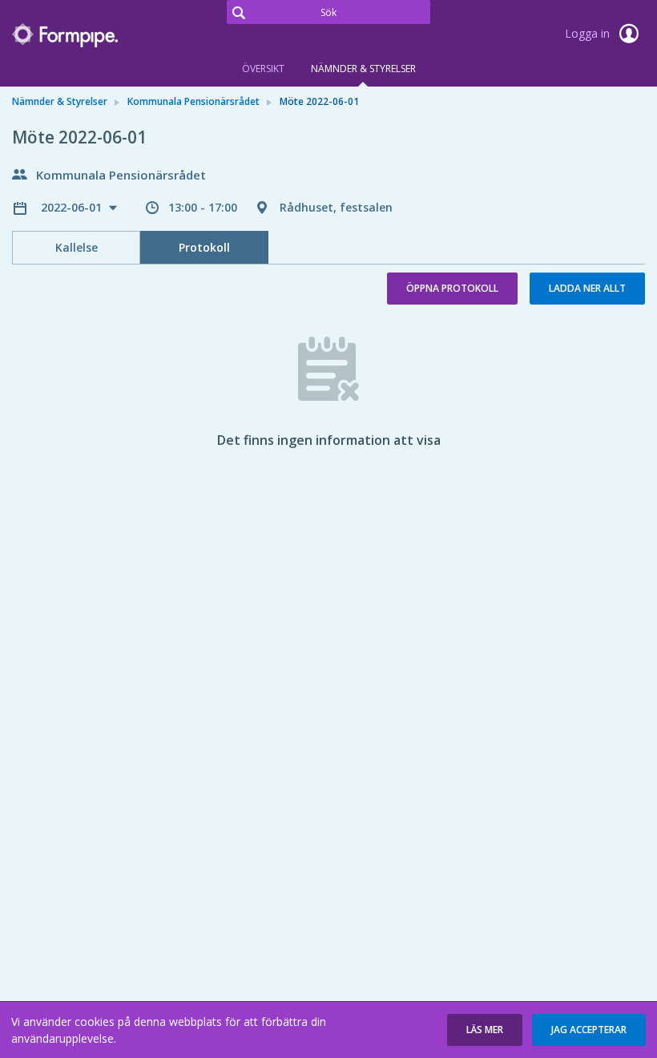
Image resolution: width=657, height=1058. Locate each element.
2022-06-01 (73, 207)
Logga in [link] (589, 33)
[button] (484, 1030)
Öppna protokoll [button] (452, 288)
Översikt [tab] (263, 68)
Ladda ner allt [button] (587, 288)
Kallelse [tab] (76, 247)
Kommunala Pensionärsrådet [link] (193, 101)
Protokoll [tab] (204, 247)
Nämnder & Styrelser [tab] (363, 68)
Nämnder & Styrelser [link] (59, 101)
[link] (92, 35)
